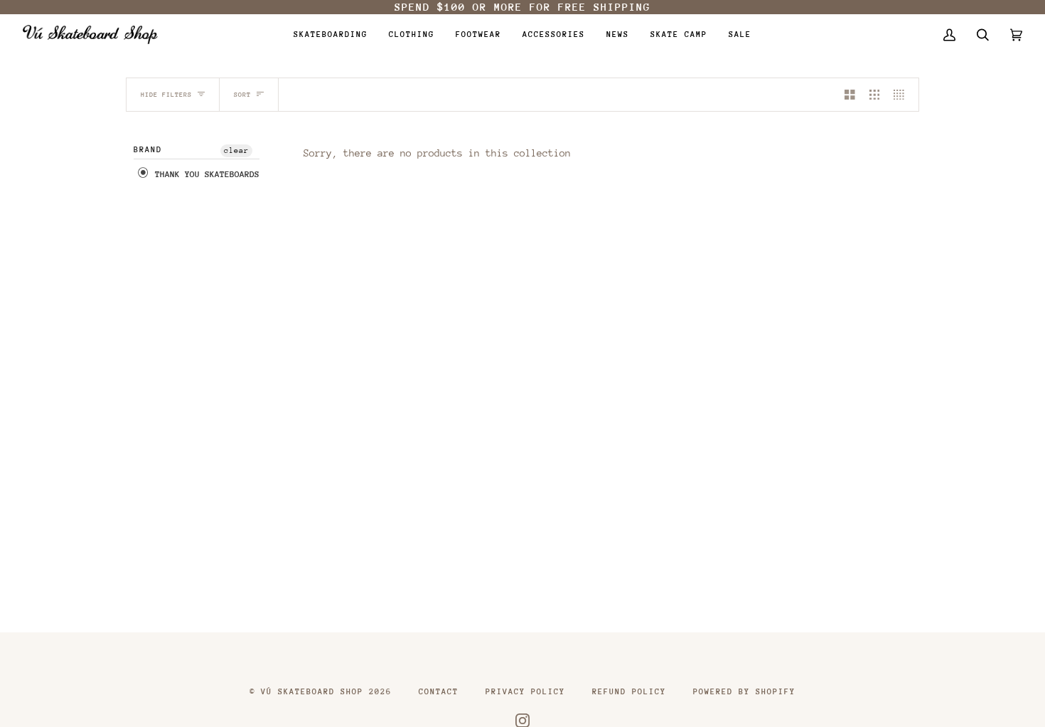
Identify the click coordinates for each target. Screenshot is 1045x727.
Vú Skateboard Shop (312, 691)
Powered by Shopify (744, 691)
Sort (242, 94)
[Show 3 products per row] (874, 94)
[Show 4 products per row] (902, 94)
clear (236, 150)
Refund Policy (629, 691)
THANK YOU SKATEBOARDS (204, 174)
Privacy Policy (525, 691)
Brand (148, 149)
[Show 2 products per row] (849, 94)
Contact (439, 691)
